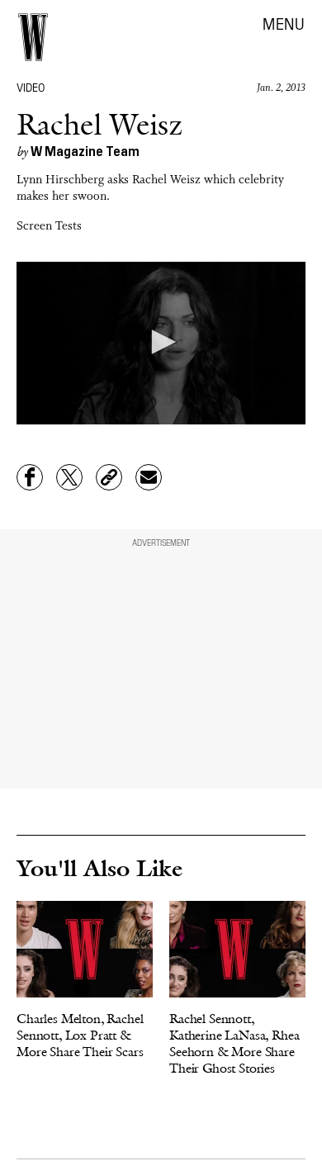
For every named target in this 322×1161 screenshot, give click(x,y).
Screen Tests (49, 227)
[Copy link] (109, 477)
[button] (161, 342)
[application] (161, 343)
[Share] (30, 477)
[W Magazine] (33, 37)
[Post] (69, 477)
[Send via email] (148, 477)
